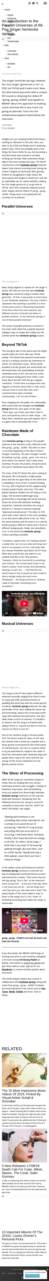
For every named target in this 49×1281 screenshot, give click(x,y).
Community (11, 51)
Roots (9, 31)
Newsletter (11, 64)
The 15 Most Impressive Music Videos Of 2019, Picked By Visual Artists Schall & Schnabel (24, 1096)
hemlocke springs (29, 165)
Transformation (13, 41)
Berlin (7, 45)
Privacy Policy (22, 1273)
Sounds (7, 9)
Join (8, 67)
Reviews (10, 22)
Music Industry (12, 54)
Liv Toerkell (10, 128)
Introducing (11, 18)
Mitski (12, 992)
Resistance (11, 34)
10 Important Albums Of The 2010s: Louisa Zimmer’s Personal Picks (22, 1235)
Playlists (10, 15)
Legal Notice (12, 1273)
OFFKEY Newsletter (32, 1276)
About (7, 58)
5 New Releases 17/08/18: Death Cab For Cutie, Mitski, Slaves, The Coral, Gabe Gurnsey (22, 1171)
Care (9, 38)
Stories (7, 26)
